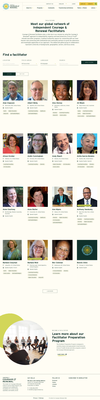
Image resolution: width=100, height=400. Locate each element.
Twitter (54, 382)
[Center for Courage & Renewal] (11, 6)
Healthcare (42, 111)
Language (44, 60)
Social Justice (63, 115)
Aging (79, 111)
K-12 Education (7, 166)
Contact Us (49, 3)
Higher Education (12, 111)
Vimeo (54, 386)
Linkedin (54, 384)
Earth (5, 111)
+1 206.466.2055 (33, 388)
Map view (22, 73)
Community (51, 8)
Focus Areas (27, 60)
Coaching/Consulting (33, 111)
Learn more (60, 354)
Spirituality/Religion (15, 113)
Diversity (42, 164)
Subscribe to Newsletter (78, 378)
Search (62, 60)
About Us (29, 8)
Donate (90, 3)
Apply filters (89, 62)
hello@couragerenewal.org (36, 389)
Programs (40, 8)
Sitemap (41, 398)
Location (6, 60)
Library (93, 8)
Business (55, 112)
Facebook (54, 380)
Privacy (35, 398)
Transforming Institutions (66, 8)
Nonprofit (6, 113)
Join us (83, 3)
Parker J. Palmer (82, 8)
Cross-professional (32, 274)
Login (73, 3)
